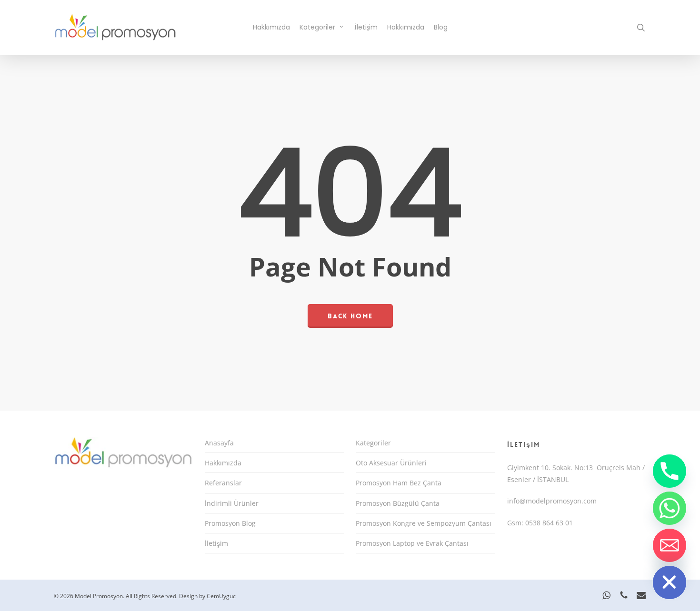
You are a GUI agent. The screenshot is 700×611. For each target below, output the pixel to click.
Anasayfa (219, 442)
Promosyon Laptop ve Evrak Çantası (412, 543)
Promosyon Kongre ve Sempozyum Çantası (423, 523)
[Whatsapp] (669, 508)
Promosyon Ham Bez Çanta (398, 482)
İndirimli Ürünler (232, 503)
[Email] (669, 545)
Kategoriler (373, 442)
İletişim (216, 543)
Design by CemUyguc (207, 596)
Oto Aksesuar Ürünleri (391, 462)
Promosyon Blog (230, 523)
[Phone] (669, 471)
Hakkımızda (223, 462)
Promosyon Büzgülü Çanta (398, 503)
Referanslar (223, 482)
